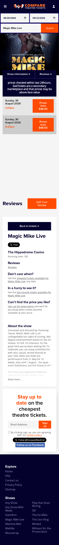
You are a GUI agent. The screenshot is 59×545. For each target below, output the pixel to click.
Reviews (12, 267)
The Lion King (40, 519)
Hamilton (11, 515)
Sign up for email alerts (21, 306)
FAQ (7, 476)
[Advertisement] (29, 163)
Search (49, 28)
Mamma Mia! (13, 524)
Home (9, 471)
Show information (18, 74)
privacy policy (34, 435)
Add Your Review (42, 203)
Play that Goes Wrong (41, 504)
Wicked (36, 524)
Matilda (9, 528)
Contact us (12, 480)
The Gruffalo (40, 515)
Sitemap (10, 489)
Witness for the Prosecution (41, 530)
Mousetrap (12, 533)
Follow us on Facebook (30, 445)
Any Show (11, 503)
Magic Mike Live (14, 519)
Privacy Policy (13, 485)
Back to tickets (28, 226)
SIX (34, 510)
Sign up (45, 424)
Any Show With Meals (14, 508)
